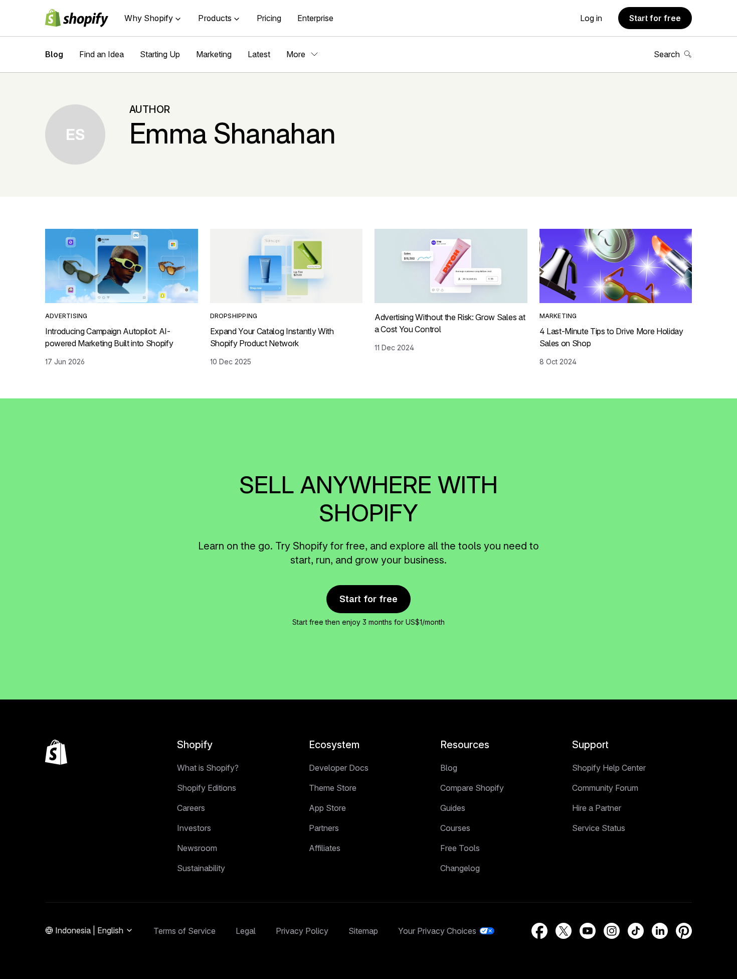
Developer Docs (338, 768)
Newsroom (197, 848)
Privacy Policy (302, 931)
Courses (455, 828)
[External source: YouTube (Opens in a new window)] (588, 931)
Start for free (655, 18)
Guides (452, 808)
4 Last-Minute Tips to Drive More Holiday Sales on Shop (611, 337)
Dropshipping (234, 316)
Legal (246, 931)
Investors (194, 828)
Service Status (598, 828)
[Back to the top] (56, 752)
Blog (54, 54)
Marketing (214, 54)
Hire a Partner (596, 808)
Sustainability (201, 868)
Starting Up (160, 54)
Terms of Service (184, 931)
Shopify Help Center (609, 768)
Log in (591, 18)
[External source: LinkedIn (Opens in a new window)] (660, 931)
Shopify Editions (206, 788)
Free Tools (460, 848)
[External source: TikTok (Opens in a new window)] (636, 931)
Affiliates (324, 848)
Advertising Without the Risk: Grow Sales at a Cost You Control (450, 323)
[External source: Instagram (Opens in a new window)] (612, 931)
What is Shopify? (208, 768)
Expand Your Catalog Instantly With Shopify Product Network (272, 337)
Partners (324, 828)
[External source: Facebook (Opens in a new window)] (539, 931)
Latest (259, 54)
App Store (327, 808)
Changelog (460, 868)
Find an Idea (101, 54)
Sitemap (363, 931)
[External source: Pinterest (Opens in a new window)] (684, 931)
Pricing (269, 18)
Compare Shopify (472, 788)
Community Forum (605, 788)
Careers (191, 808)
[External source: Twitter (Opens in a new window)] (564, 931)
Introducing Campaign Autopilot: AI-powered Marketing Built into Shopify (109, 337)
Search (667, 54)
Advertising (66, 316)
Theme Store (332, 788)
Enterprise (315, 18)
